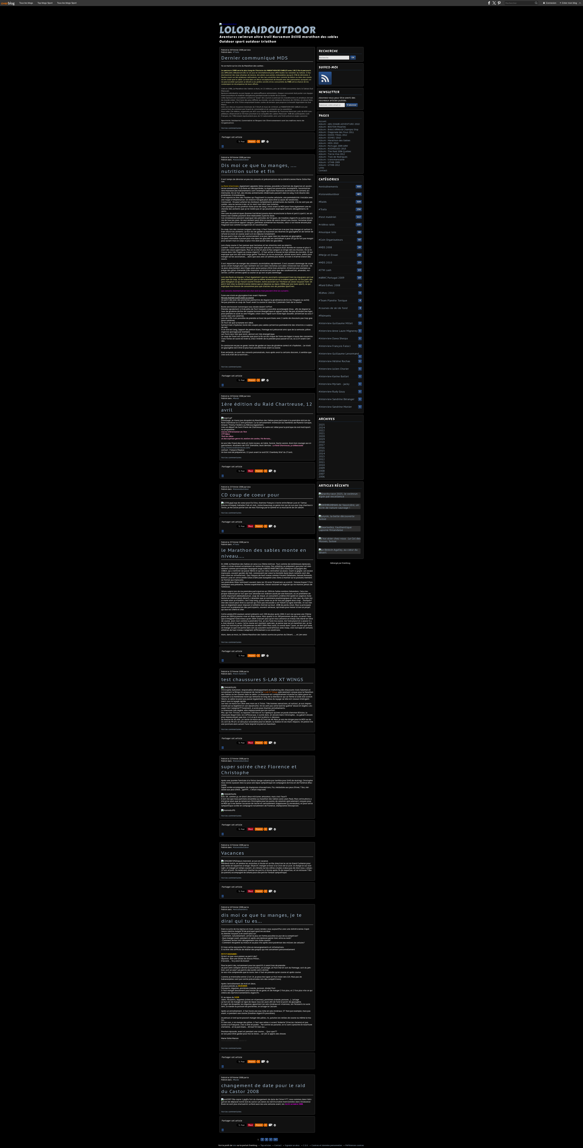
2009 (322, 467)
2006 (322, 476)
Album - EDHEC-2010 (330, 137)
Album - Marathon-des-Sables (334, 140)
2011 (322, 462)
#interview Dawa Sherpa (333, 338)
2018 (322, 442)
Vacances (232, 853)
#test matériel (239, 674)
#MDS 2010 (325, 262)
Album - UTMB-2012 (329, 165)
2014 (322, 453)
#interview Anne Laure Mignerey (338, 330)
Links (321, 167)
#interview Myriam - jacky (334, 384)
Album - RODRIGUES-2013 (332, 148)
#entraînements (240, 909)
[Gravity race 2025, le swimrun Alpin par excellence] (340, 496)
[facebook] (489, 3)
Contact (323, 170)
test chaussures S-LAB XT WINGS (262, 679)
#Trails (236, 52)
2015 (322, 450)
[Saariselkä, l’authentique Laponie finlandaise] (340, 530)
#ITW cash (325, 270)
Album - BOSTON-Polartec (332, 126)
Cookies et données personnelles (327, 1145)
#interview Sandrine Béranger (336, 399)
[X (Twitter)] (494, 3)
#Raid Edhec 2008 (329, 285)
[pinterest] (499, 3)
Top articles (265, 1145)
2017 (322, 444)
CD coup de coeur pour (250, 495)
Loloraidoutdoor (267, 30)
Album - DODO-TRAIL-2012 (333, 135)
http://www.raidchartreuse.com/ (235, 448)
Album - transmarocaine (331, 159)
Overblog (346, 563)
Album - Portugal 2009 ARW (333, 146)
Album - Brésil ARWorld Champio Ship (338, 129)
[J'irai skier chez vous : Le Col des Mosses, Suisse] (340, 541)
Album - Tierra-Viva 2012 (332, 154)
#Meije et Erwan (328, 254)
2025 (322, 424)
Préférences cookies (354, 1145)
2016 (322, 447)
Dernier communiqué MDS (254, 58)
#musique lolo (327, 232)
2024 (322, 427)
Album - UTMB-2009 (329, 162)
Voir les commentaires (231, 128)
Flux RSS (325, 78)
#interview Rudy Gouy (332, 391)
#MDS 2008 (325, 247)
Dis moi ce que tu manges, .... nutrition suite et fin (259, 168)
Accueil (322, 121)
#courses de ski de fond (333, 308)
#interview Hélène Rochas (334, 361)
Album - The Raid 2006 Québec (335, 151)
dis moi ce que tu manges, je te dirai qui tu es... (261, 918)
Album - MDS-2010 (328, 143)
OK (352, 57)
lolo (234, 1145)
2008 (322, 470)
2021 (322, 433)
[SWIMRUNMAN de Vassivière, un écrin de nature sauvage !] (340, 507)
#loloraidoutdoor (241, 160)
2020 (322, 436)
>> (275, 1139)
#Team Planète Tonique (333, 300)
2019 (322, 439)
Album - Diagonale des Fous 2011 (336, 132)
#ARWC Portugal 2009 (331, 277)
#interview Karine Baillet (334, 376)
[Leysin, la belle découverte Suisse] (340, 519)
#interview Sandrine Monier (335, 406)
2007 (322, 473)
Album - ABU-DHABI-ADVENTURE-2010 (339, 124)
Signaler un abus (292, 1145)
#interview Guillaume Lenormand (339, 353)
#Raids (236, 398)
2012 (322, 459)
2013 (322, 456)
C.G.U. (305, 1145)
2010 (322, 465)
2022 (322, 430)
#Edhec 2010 (326, 292)
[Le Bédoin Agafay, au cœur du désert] (340, 552)
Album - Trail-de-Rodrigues (333, 156)
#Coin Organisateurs (331, 239)
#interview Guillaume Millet (336, 323)
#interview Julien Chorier (334, 368)
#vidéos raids (327, 224)
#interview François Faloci (334, 346)
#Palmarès (325, 315)
